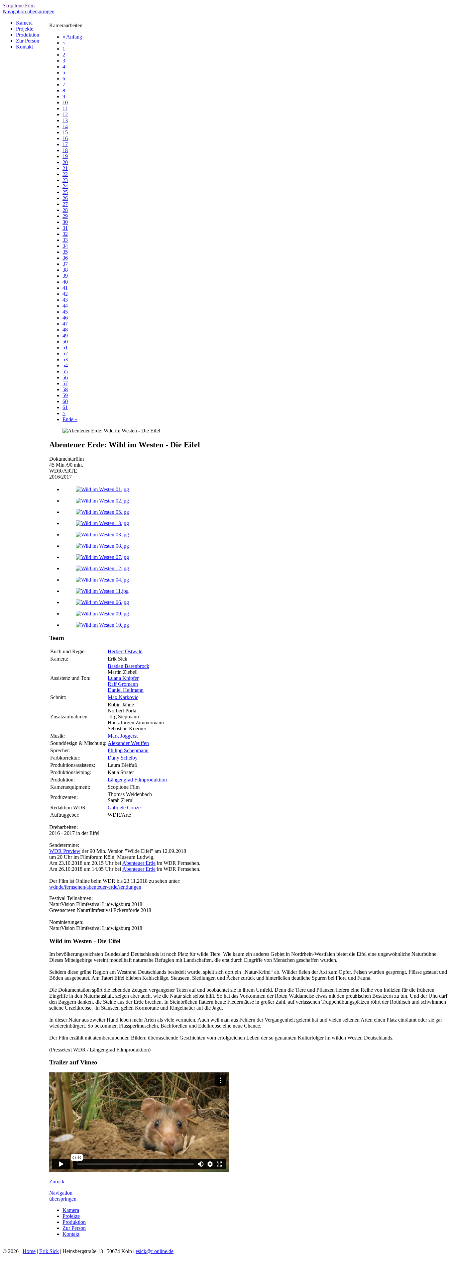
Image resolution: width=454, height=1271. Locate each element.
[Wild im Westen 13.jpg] (102, 523)
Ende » (69, 419)
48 (65, 329)
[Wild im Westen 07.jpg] (102, 557)
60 (65, 401)
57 (65, 383)
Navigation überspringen (29, 11)
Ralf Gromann (123, 684)
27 (65, 204)
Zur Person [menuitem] (27, 41)
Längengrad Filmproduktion (137, 779)
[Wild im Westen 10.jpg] (102, 625)
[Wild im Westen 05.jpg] (102, 512)
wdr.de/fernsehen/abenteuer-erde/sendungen (95, 887)
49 (65, 335)
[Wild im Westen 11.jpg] (102, 591)
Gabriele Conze (124, 807)
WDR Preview (64, 851)
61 (65, 407)
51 (65, 347)
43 (65, 300)
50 (65, 341)
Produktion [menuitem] (27, 35)
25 (65, 192)
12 (65, 114)
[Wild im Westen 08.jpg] (102, 546)
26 (65, 198)
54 (65, 365)
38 (65, 270)
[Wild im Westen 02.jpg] (102, 500)
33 (65, 240)
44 (65, 306)
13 (65, 120)
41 (65, 288)
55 (65, 371)
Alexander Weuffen (128, 743)
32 (65, 234)
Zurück (56, 1181)
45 (65, 312)
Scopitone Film (19, 5)
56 (65, 377)
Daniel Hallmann (126, 690)
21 (65, 168)
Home (29, 1251)
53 (65, 359)
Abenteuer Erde (139, 863)
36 (65, 258)
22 (65, 174)
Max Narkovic (123, 697)
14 (65, 126)
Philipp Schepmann (128, 750)
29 (65, 216)
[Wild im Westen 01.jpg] (102, 489)
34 (65, 246)
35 (65, 252)
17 (65, 144)
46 (65, 317)
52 (65, 353)
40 (65, 282)
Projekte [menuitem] (24, 29)
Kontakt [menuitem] (24, 46)
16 (65, 138)
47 (65, 323)
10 (65, 102)
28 (65, 210)
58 (65, 389)
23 (65, 180)
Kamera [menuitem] (24, 23)
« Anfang (72, 37)
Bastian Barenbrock (128, 666)
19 (65, 156)
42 (65, 294)
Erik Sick (49, 1251)
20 (65, 162)
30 (65, 222)
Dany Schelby (123, 758)
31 (65, 228)
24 (65, 186)
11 (64, 108)
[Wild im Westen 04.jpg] (102, 580)
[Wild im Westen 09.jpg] (102, 613)
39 (65, 276)
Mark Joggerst (123, 736)
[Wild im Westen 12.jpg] (102, 568)
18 (65, 150)
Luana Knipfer (123, 678)
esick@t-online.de (154, 1251)
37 (65, 264)
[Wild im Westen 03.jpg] (102, 534)
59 (65, 395)
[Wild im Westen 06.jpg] (102, 602)
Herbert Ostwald (125, 651)
